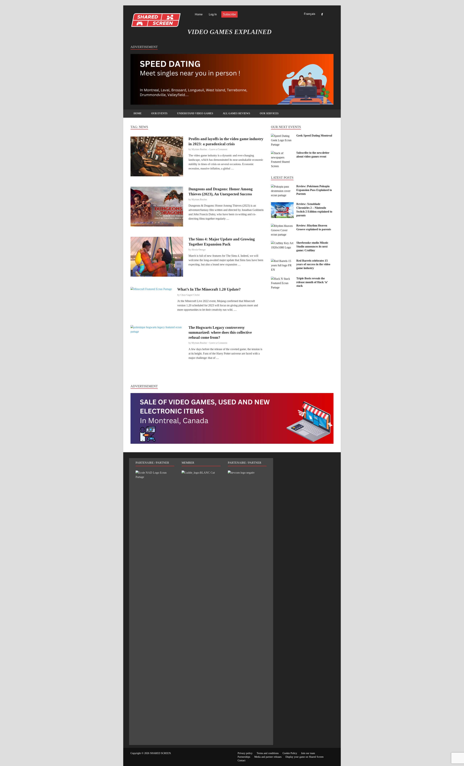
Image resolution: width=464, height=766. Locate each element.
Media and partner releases (267, 756)
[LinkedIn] (327, 14)
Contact (241, 760)
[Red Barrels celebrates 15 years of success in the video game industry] (282, 261)
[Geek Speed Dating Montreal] (282, 135)
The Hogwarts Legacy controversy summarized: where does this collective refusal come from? (220, 332)
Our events (159, 113)
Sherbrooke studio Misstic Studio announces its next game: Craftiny (312, 246)
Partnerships (244, 756)
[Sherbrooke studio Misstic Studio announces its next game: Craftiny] (282, 243)
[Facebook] (322, 14)
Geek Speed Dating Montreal (314, 135)
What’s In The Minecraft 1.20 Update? (209, 289)
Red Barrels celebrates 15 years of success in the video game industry (313, 264)
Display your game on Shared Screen (304, 756)
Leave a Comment (218, 149)
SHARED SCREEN (160, 753)
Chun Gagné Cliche (190, 294)
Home (199, 14)
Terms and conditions (268, 753)
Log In (213, 14)
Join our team (308, 753)
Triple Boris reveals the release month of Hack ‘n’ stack (312, 282)
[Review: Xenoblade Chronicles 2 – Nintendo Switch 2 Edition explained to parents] (282, 204)
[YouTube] (332, 14)
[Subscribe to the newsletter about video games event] (282, 153)
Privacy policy (245, 753)
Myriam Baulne (199, 149)
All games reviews (236, 113)
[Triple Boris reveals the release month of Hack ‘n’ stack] (282, 278)
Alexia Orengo (198, 249)
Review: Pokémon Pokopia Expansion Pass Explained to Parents (314, 190)
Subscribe (229, 14)
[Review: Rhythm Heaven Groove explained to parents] (282, 225)
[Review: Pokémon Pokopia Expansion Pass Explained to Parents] (282, 186)
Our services (269, 113)
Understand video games (195, 113)
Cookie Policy (290, 753)
